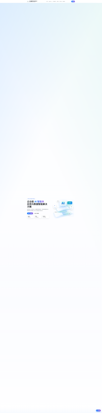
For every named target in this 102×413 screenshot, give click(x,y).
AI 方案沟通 (98, 410)
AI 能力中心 (50, 1)
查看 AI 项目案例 (37, 213)
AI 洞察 (57, 1)
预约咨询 (73, 1)
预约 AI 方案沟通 (30, 213)
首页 (47, 1)
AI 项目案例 (54, 1)
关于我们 (60, 1)
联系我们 (64, 1)
